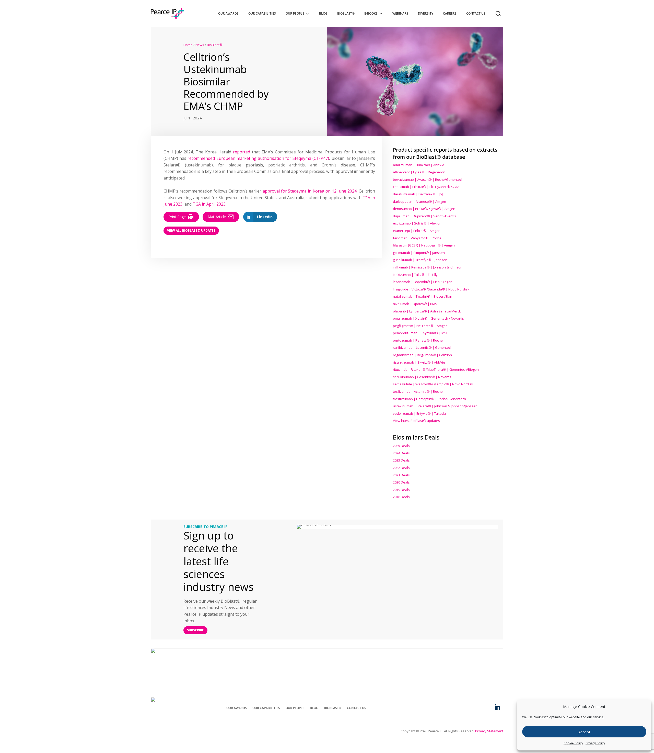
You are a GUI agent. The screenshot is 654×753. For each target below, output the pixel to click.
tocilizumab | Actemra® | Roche (418, 391)
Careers (450, 13)
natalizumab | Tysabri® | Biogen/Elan (422, 296)
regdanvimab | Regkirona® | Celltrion (422, 355)
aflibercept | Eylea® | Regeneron (419, 172)
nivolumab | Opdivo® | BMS (415, 303)
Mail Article (217, 216)
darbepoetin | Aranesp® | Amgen (419, 201)
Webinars (400, 13)
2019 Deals (401, 489)
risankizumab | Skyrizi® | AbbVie (419, 362)
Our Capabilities (262, 13)
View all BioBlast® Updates (191, 230)
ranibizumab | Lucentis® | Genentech (422, 347)
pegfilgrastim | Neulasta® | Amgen (420, 325)
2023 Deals (401, 460)
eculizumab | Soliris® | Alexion (417, 223)
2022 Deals (401, 467)
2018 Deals (401, 496)
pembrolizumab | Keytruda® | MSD (421, 333)
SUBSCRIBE (195, 630)
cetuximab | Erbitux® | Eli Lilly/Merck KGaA (426, 186)
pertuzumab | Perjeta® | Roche (418, 340)
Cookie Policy (573, 743)
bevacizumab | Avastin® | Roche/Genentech (428, 179)
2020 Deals (401, 482)
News (199, 44)
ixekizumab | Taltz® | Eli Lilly (415, 274)
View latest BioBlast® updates (416, 420)
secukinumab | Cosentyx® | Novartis (422, 377)
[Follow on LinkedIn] (497, 707)
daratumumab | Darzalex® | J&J (418, 194)
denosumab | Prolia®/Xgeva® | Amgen (424, 208)
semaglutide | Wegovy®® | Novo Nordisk (433, 384)
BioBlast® (346, 13)
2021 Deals (401, 475)
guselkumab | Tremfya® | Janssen (420, 259)
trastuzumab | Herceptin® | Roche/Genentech (429, 399)
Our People (295, 13)
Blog (323, 13)
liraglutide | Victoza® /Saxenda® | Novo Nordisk (431, 289)
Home (188, 44)
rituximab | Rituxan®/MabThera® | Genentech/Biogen (436, 369)
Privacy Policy (595, 743)
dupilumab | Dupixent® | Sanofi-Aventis (424, 216)
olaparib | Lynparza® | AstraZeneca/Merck (427, 311)
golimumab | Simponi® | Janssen (419, 252)
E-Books (371, 13)
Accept (584, 731)
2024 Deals (401, 453)
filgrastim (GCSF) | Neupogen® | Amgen (424, 245)
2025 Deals (401, 445)
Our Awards (228, 13)
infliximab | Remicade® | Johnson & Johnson (427, 267)
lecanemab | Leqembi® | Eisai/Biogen (422, 281)
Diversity (425, 13)
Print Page (177, 216)
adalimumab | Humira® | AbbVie (418, 165)
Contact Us (475, 13)
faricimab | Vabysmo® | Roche (417, 238)
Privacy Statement (489, 731)
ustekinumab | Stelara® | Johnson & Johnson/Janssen (435, 406)
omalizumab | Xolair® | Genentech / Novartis (428, 318)
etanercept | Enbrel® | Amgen (416, 230)
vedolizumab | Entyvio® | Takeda (419, 413)
